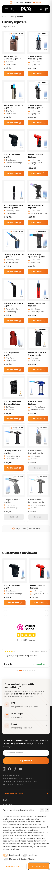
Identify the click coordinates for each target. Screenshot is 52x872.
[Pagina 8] (32, 670)
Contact (7, 804)
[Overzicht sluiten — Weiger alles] (47, 810)
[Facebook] (9, 769)
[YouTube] (20, 769)
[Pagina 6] (29, 670)
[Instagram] (4, 769)
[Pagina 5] (27, 670)
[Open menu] (6, 9)
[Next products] (46, 613)
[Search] (12, 9)
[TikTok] (14, 769)
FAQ (5, 800)
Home (4, 17)
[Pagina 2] (20, 670)
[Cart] (46, 9)
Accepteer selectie (14, 866)
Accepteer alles (38, 866)
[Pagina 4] (25, 670)
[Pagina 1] (17, 670)
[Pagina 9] (34, 670)
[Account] (40, 9)
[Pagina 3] (23, 670)
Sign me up (26, 760)
